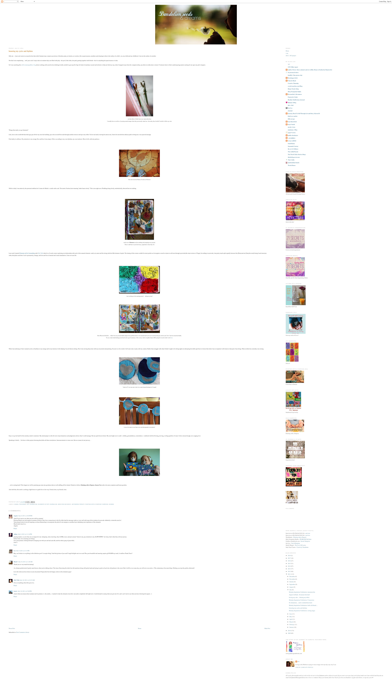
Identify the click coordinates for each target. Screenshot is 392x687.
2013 (289, 569)
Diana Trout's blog (293, 89)
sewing (111, 504)
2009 (289, 633)
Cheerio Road (292, 81)
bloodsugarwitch (292, 78)
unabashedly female (293, 163)
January (291, 627)
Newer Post (12, 628)
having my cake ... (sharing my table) (299, 597)
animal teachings (20, 504)
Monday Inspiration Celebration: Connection (301, 600)
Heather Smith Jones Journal (296, 100)
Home (139, 628)
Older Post (267, 628)
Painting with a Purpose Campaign (96, 504)
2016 (289, 561)
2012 (289, 571)
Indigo (15, 534)
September (292, 584)
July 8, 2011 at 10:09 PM (25, 516)
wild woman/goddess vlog (28, 65)
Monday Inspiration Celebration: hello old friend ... (303, 605)
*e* (289, 64)
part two (308, 535)
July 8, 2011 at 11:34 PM (25, 534)
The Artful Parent (293, 152)
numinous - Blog (292, 130)
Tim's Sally (291, 160)
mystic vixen (291, 127)
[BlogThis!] (28, 502)
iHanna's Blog (292, 102)
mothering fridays (78, 504)
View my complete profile (304, 667)
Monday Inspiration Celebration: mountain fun (302, 592)
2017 (289, 558)
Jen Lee (290, 108)
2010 (289, 630)
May (290, 616)
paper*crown (291, 132)
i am (287, 53)
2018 (289, 555)
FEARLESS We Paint (305, 539)
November (292, 579)
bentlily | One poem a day (295, 75)
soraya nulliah (292, 141)
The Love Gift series (300, 545)
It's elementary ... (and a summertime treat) (300, 603)
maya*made (291, 124)
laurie (15, 591)
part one (308, 533)
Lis (298, 661)
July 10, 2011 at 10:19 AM (27, 580)
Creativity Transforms (302, 547)
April (291, 619)
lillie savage (291, 119)
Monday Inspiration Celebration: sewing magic (302, 611)
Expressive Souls (293, 97)
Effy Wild (40, 253)
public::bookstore (293, 135)
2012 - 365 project (291, 55)
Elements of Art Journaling (47, 504)
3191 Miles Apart (293, 67)
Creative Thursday (293, 83)
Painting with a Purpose (299, 537)
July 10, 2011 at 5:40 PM (25, 591)
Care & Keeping (295, 543)
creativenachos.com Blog (295, 86)
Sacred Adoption (305, 541)
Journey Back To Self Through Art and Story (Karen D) (304, 113)
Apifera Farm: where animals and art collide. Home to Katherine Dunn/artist (310, 70)
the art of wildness (293, 149)
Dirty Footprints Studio (294, 92)
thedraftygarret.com (294, 157)
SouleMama (291, 143)
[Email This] (26, 502)
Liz (15, 551)
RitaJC (16, 562)
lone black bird (292, 122)
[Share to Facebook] (32, 502)
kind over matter (292, 116)
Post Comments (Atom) (22, 632)
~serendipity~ (292, 138)
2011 (289, 574)
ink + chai (290, 105)
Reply (15, 528)
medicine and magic (64, 504)
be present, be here (293, 72)
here (172, 337)
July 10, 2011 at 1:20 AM (25, 562)
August (291, 587)
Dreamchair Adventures (295, 94)
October (291, 582)
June (290, 614)
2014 (289, 566)
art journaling (32, 504)
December (292, 576)
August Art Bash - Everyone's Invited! (299, 595)
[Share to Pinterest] (34, 502)
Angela (16, 516)
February (292, 624)
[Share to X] (30, 502)
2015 (289, 563)
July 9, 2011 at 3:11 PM (22, 551)
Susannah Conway (293, 146)
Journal (290, 111)
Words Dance (292, 165)
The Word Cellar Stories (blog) (297, 154)
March (291, 622)
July (290, 590)
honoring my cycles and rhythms (298, 608)
